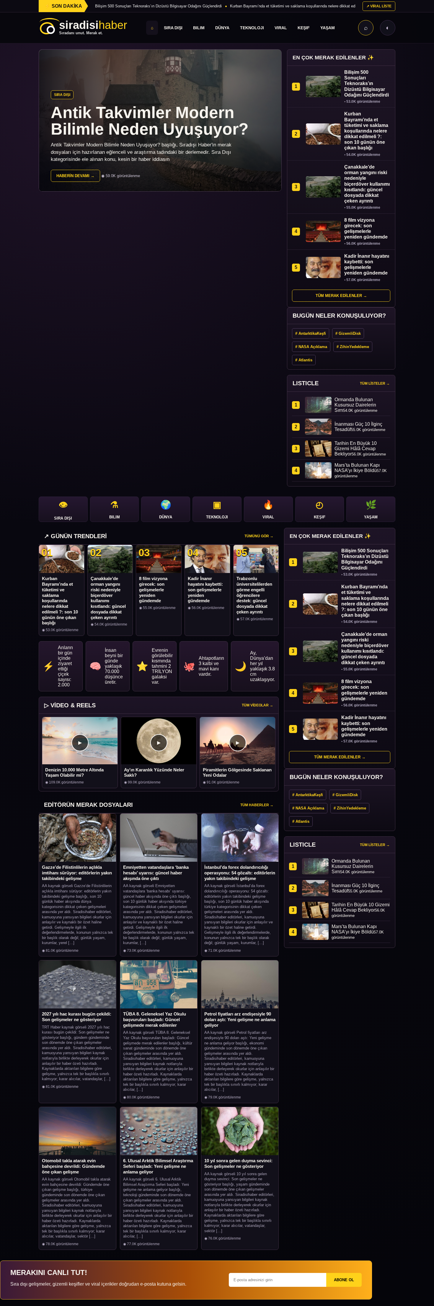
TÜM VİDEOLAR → (257, 705)
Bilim (199, 27)
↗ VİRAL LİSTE (378, 6)
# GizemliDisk (348, 333)
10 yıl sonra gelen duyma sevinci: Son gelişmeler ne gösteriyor (238, 1163)
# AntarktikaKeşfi (310, 333)
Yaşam (327, 27)
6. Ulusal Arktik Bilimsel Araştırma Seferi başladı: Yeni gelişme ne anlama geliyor (158, 1166)
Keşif (304, 27)
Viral (281, 27)
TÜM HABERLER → (256, 805)
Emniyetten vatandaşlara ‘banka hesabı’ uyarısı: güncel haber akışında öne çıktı (156, 873)
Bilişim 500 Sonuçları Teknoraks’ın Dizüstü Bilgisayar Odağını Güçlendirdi (158, 6)
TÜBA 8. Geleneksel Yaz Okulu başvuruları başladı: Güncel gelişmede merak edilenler (154, 1019)
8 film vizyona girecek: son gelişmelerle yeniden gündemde (153, 589)
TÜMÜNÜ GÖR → (258, 536)
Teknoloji (252, 27)
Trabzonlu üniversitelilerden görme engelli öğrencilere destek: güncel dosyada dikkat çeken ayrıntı (254, 595)
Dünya (222, 27)
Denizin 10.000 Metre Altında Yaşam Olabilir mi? (74, 772)
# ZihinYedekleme (353, 347)
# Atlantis (303, 360)
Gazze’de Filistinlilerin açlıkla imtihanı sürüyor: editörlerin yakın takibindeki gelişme (77, 873)
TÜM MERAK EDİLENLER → (341, 295)
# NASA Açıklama (311, 347)
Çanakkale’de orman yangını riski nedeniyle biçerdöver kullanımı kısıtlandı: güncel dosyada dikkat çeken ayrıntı (108, 598)
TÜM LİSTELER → (375, 383)
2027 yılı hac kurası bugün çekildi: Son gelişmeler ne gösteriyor (76, 1016)
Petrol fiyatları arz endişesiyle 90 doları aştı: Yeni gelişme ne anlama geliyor (239, 1019)
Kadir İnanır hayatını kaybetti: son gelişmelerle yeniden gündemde (205, 589)
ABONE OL (344, 1280)
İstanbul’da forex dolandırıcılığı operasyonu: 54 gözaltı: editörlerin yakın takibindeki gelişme (239, 873)
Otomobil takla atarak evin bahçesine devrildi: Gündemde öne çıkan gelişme (73, 1166)
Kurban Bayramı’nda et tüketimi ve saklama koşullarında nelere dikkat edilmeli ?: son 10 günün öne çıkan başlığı (326, 6)
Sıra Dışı (173, 27)
